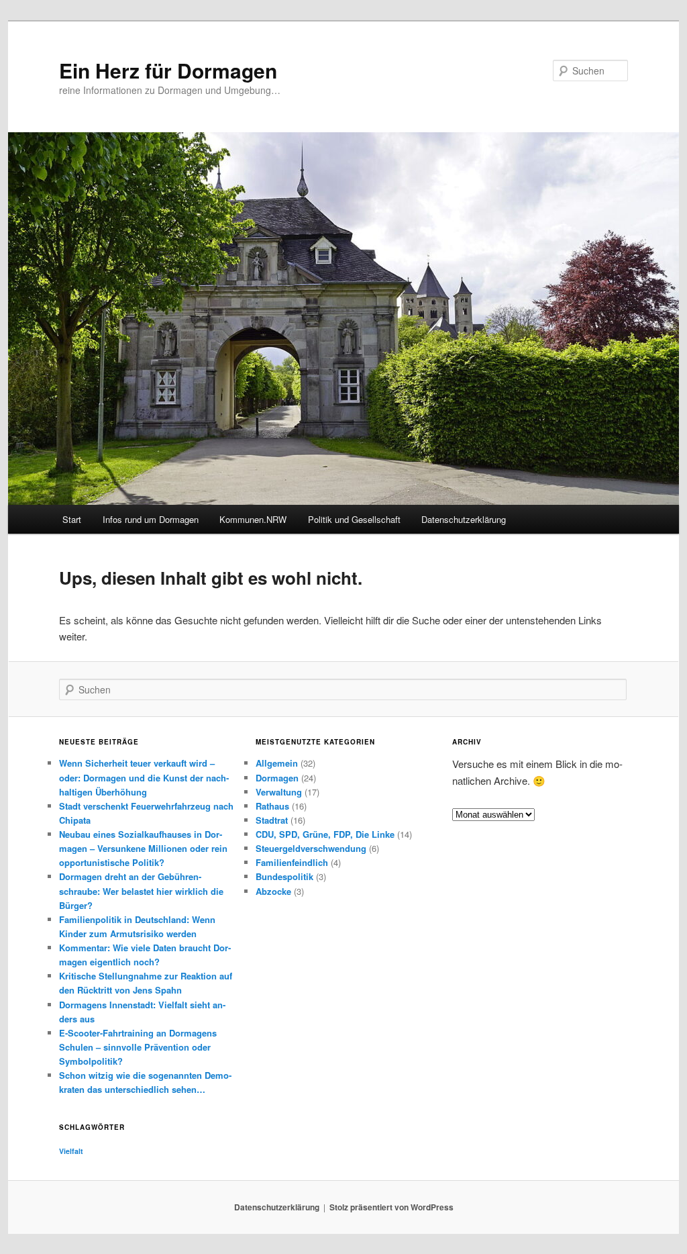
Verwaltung (279, 791)
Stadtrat (272, 820)
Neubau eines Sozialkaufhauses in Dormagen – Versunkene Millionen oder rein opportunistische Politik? (143, 848)
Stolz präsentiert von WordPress (391, 1207)
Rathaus (272, 806)
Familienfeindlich (292, 862)
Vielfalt (71, 1151)
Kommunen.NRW (252, 519)
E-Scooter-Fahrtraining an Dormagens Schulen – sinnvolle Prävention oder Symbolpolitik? (138, 1046)
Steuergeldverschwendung (311, 848)
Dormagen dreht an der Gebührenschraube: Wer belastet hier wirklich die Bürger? (141, 890)
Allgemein (277, 763)
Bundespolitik (284, 876)
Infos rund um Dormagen (151, 519)
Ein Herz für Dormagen (168, 70)
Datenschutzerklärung (463, 519)
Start (71, 519)
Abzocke (273, 891)
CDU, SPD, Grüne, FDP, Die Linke (325, 834)
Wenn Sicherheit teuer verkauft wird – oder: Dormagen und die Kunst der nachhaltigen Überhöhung (144, 777)
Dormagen (277, 777)
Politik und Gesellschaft (354, 519)
